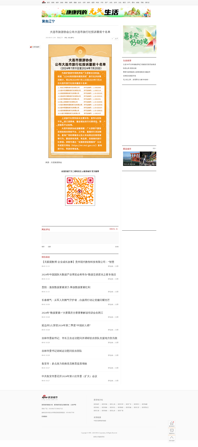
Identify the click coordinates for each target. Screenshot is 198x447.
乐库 (84, 2)
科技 (97, 2)
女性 (111, 2)
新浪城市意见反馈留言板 (61, 405)
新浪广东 (128, 404)
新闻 (52, 2)
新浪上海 (112, 404)
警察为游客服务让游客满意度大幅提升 (136, 72)
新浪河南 (104, 404)
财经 (88, 2)
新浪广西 (120, 410)
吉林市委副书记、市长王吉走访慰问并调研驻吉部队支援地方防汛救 (79, 338)
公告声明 (73, 405)
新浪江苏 (136, 407)
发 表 (116, 246)
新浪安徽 (128, 407)
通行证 (147, 2)
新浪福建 (144, 404)
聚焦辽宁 (48, 21)
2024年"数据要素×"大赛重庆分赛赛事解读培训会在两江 (72, 312)
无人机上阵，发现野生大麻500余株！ (136, 79)
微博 (70, 2)
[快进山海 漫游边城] (131, 152)
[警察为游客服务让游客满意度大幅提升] (148, 152)
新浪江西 (96, 410)
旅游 (61, 2)
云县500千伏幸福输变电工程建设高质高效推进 (139, 64)
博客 (66, 2)
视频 (75, 2)
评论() (110, 266)
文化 (119, 2)
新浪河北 (112, 407)
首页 (48, 2)
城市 (57, 2)
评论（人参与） (70, 37)
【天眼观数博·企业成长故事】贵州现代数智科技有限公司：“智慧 (78, 261)
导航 (142, 2)
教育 (124, 2)
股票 (93, 2)
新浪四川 (136, 404)
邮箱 (137, 2)
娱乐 (79, 2)
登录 (43, 246)
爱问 (133, 2)
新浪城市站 (50, 398)
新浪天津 (120, 404)
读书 (115, 2)
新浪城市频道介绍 (47, 405)
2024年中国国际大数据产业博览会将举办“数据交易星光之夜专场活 (79, 274)
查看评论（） (114, 229)
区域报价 (44, 416)
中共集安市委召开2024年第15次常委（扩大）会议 (69, 376)
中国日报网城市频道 (100, 421)
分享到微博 (35, 47)
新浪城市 (96, 404)
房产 (106, 2)
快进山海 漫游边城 (129, 68)
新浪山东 (112, 410)
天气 (128, 2)
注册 (49, 246)
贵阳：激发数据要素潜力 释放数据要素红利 (66, 287)
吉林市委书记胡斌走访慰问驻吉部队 (62, 350)
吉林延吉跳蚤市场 (129, 76)
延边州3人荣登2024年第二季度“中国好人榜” (66, 325)
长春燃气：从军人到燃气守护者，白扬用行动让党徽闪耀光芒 (76, 300)
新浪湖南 (104, 407)
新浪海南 (104, 410)
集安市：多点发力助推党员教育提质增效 (64, 363)
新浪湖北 (96, 407)
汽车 (102, 2)
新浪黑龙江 (145, 407)
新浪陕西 (120, 407)
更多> (154, 148)
